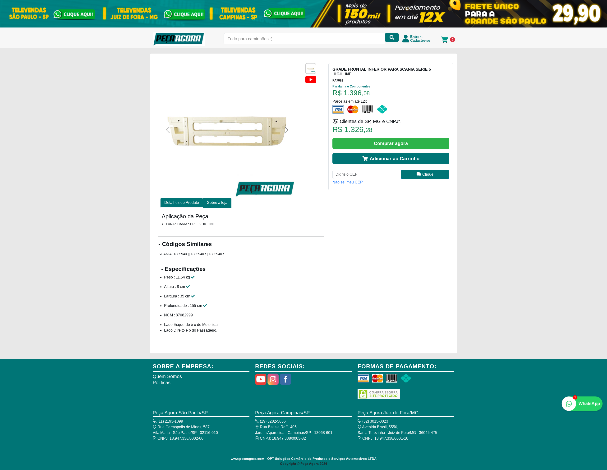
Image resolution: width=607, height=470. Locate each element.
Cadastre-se (420, 40)
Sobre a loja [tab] (217, 203)
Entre (414, 37)
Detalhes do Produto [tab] (181, 203)
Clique (427, 174)
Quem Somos (167, 376)
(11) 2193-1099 (169, 421)
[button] (167, 130)
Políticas (161, 382)
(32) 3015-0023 (374, 421)
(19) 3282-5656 (272, 421)
